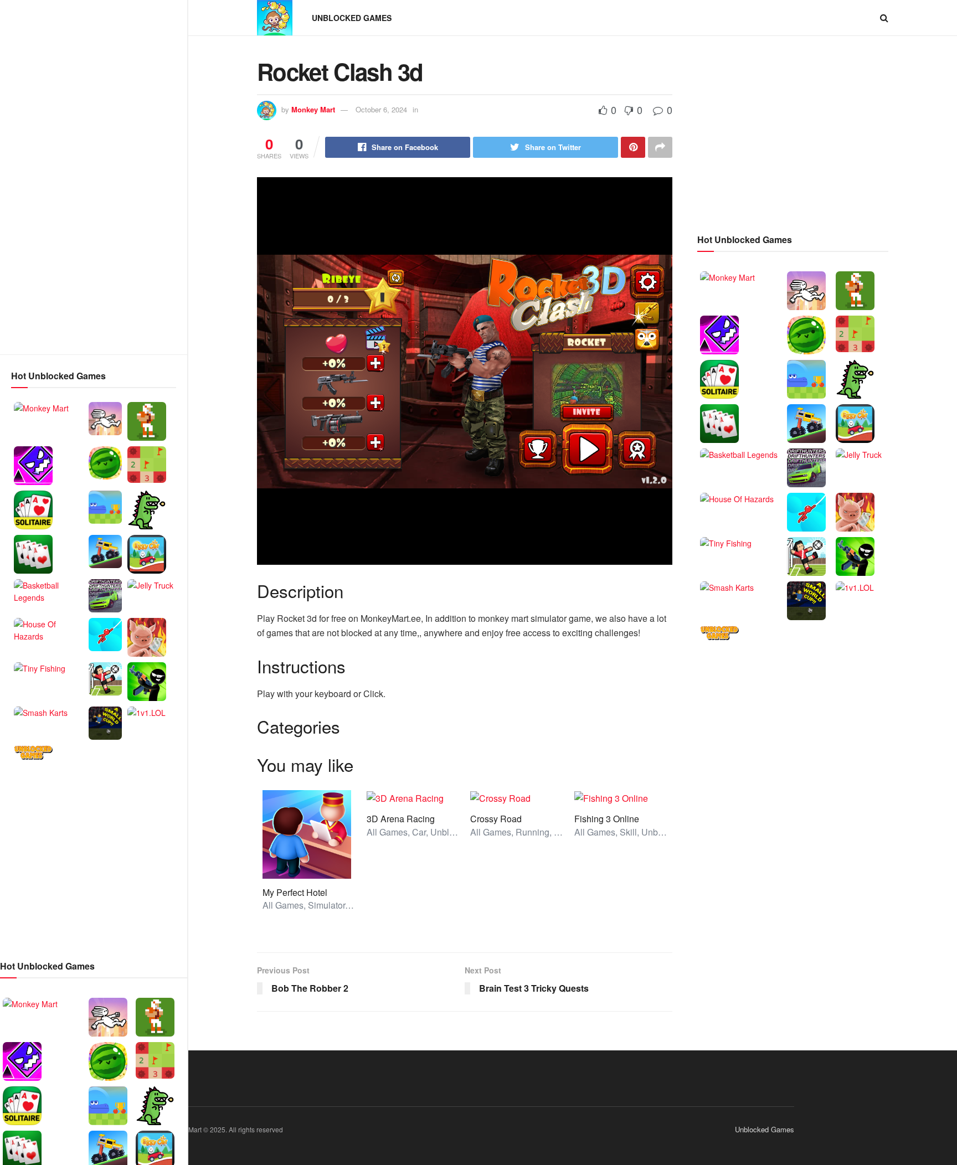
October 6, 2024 (381, 109)
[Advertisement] (93, 177)
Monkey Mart (313, 109)
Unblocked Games (352, 17)
